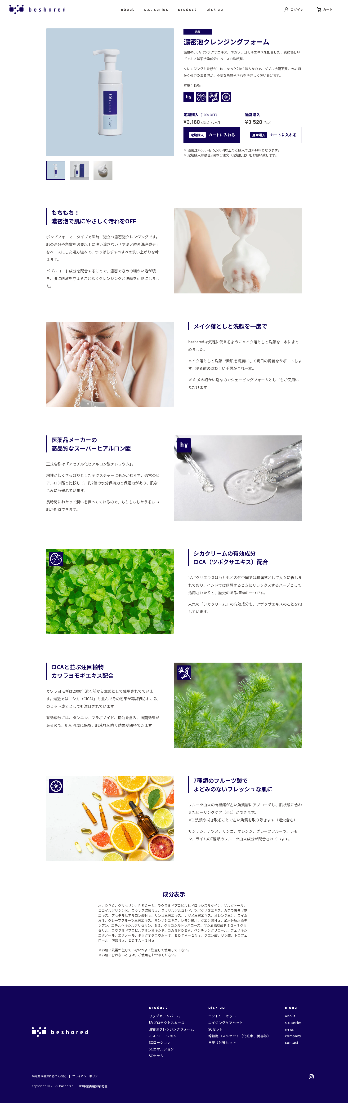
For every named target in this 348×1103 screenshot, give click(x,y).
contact (292, 1042)
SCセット (215, 1029)
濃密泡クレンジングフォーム (171, 1029)
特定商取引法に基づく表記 (49, 1076)
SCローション (160, 1042)
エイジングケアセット (225, 1022)
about (290, 1016)
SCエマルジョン (161, 1049)
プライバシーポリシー (86, 1076)
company (293, 1035)
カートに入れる (213, 134)
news (289, 1029)
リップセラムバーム (164, 1016)
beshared (66, 1086)
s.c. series (293, 1022)
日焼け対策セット (222, 1042)
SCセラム (156, 1055)
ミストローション (163, 1035)
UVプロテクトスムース (167, 1022)
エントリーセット (222, 1016)
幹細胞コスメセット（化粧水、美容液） (239, 1035)
